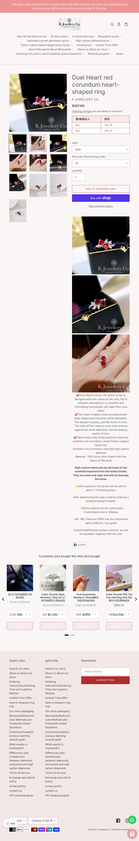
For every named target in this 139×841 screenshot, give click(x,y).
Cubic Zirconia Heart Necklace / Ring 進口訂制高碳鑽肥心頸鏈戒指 (53, 597)
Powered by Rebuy (69, 639)
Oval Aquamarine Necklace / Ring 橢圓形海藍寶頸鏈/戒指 (86, 597)
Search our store (19, 668)
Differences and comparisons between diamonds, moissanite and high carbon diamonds (21, 760)
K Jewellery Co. (104, 829)
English (17, 820)
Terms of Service (19, 772)
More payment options (101, 206)
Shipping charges (82, 111)
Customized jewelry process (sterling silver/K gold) (21, 735)
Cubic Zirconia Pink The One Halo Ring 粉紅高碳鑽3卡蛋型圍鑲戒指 (119, 597)
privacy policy (17, 786)
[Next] (135, 599)
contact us (15, 790)
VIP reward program (21, 795)
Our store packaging (21, 711)
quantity (77, 170)
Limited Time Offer (20, 697)
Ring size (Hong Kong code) (88, 156)
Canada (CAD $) (42, 820)
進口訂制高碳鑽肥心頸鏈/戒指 (20, 596)
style (75, 142)
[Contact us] (132, 820)
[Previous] (3, 599)
